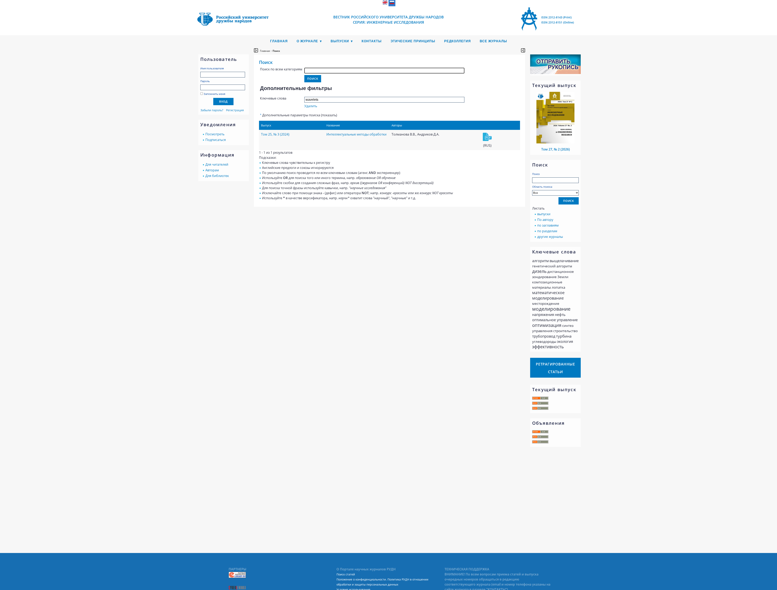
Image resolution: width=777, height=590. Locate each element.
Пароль (205, 81)
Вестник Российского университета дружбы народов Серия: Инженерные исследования (388, 20)
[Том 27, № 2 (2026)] (555, 142)
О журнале (307, 41)
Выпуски (340, 41)
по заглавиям (548, 225)
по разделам (547, 231)
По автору (545, 219)
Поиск (536, 174)
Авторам (212, 170)
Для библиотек (217, 176)
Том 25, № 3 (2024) (275, 134)
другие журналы (550, 236)
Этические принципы (413, 41)
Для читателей (216, 164)
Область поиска (542, 187)
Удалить (310, 106)
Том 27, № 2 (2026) (555, 149)
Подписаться (215, 140)
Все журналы (493, 41)
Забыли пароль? (212, 110)
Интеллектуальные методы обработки (356, 134)
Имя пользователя (212, 68)
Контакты (372, 41)
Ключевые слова (273, 98)
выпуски (543, 214)
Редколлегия (457, 41)
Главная (279, 41)
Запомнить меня (214, 94)
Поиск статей (345, 574)
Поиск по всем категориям (281, 69)
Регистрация (235, 110)
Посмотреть (214, 134)
